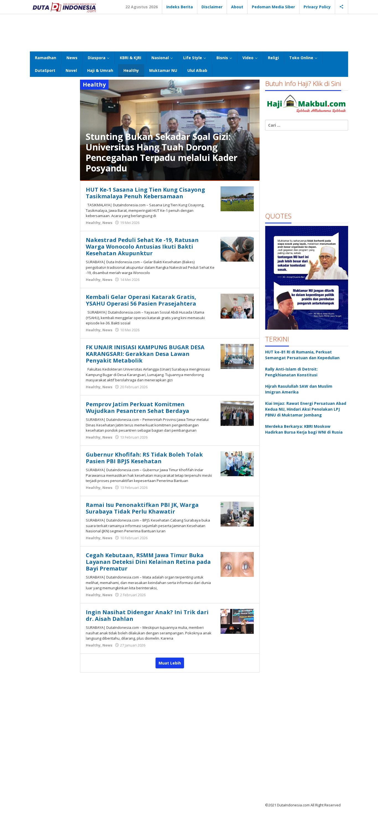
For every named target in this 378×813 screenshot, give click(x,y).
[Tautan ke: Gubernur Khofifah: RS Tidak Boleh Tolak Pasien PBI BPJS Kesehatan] (237, 463)
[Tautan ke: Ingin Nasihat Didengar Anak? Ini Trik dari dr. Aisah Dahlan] (237, 621)
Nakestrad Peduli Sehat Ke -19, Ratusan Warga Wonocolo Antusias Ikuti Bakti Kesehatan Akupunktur (142, 246)
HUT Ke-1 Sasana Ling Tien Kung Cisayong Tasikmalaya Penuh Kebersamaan (145, 193)
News (107, 222)
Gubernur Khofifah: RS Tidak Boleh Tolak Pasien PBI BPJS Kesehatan (144, 458)
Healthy (93, 222)
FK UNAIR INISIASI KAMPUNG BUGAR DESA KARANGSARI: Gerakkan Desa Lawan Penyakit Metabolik (145, 353)
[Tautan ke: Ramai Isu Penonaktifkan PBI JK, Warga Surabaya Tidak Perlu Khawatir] (237, 513)
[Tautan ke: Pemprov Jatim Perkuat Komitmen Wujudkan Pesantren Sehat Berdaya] (237, 413)
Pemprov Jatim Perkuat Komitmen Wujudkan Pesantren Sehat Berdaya (137, 407)
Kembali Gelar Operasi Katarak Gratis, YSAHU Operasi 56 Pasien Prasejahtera (141, 300)
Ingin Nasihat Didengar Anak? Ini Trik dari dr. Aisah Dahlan (147, 615)
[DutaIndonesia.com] (64, 6)
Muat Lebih (170, 663)
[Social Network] (341, 7)
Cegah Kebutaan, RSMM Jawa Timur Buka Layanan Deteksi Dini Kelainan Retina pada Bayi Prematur (148, 561)
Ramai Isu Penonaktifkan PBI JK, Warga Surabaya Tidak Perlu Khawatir (142, 508)
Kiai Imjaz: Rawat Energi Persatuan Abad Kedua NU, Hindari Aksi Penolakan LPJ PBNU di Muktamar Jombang (305, 409)
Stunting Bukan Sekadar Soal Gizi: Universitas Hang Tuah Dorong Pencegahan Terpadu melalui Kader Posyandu (161, 152)
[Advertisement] (189, 32)
